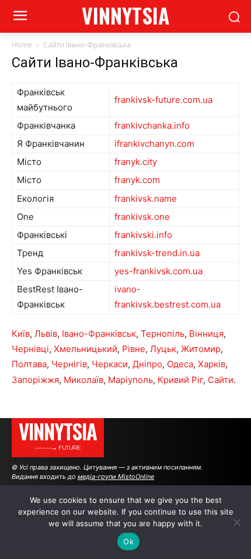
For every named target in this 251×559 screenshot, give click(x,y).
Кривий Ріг (180, 379)
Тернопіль (162, 333)
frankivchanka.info (152, 125)
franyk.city (135, 161)
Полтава (29, 364)
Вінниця (206, 333)
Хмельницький (85, 348)
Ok (128, 541)
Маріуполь (130, 379)
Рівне (133, 348)
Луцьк (163, 348)
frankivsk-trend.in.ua (157, 252)
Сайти (220, 379)
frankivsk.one (142, 216)
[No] (236, 522)
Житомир (201, 348)
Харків (211, 364)
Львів (45, 333)
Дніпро (147, 364)
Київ (21, 333)
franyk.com (137, 179)
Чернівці (30, 348)
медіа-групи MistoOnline (116, 476)
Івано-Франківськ (99, 333)
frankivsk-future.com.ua (163, 99)
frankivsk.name (145, 198)
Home (22, 45)
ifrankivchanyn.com (154, 143)
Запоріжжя (35, 379)
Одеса (180, 364)
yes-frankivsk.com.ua (158, 271)
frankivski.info (143, 234)
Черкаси (110, 364)
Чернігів (69, 364)
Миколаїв (83, 379)
